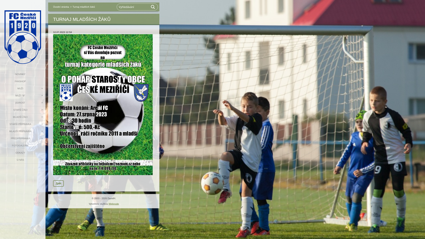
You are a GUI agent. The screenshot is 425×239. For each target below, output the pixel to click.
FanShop (20, 81)
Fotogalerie (20, 145)
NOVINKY (20, 74)
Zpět (58, 183)
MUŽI (20, 88)
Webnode (114, 203)
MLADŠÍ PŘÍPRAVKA (20, 131)
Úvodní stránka (61, 6)
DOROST (20, 102)
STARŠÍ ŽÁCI (20, 110)
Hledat (153, 6)
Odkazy (20, 152)
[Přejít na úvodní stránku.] (22, 33)
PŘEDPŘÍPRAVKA (20, 138)
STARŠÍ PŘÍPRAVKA (20, 124)
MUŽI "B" (20, 95)
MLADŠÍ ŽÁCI (20, 117)
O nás (20, 160)
